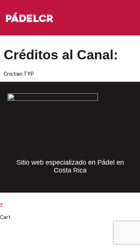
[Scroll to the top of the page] (2, 196)
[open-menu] (134, 18)
